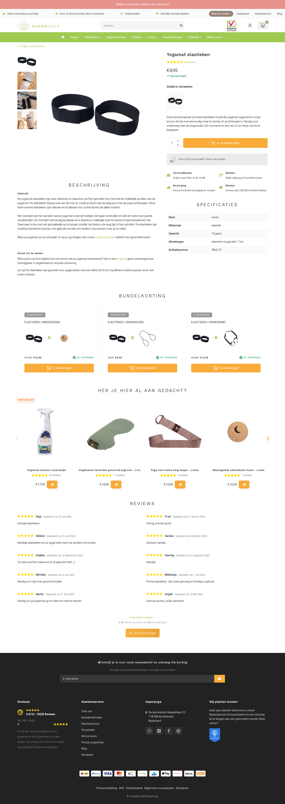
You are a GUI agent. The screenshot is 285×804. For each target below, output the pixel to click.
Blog (279, 13)
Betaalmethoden (91, 717)
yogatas (122, 258)
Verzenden (88, 729)
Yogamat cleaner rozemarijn (46, 470)
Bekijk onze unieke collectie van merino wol (142, 4)
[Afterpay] (142, 773)
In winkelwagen (228, 143)
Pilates (137, 37)
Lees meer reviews (141, 617)
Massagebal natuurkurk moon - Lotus (238, 470)
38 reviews (190, 62)
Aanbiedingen (173, 37)
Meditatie (92, 37)
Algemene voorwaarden (159, 788)
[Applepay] (166, 773)
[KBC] (154, 773)
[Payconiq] (177, 773)
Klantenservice (263, 13)
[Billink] (201, 773)
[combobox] (142, 25)
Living (151, 37)
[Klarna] (189, 773)
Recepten (87, 754)
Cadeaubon (242, 13)
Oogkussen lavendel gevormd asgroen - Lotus (110, 470)
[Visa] (107, 773)
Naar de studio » (221, 13)
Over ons (86, 711)
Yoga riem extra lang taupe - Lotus (175, 470)
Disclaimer (182, 788)
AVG (121, 788)
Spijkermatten (116, 37)
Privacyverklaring (106, 788)
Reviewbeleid (134, 788)
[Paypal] (96, 773)
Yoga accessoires (32, 46)
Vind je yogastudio (92, 742)
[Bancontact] (131, 773)
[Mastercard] (119, 773)
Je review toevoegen (144, 633)
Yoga (74, 37)
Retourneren (89, 736)
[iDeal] (84, 773)
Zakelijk (193, 37)
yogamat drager (105, 237)
